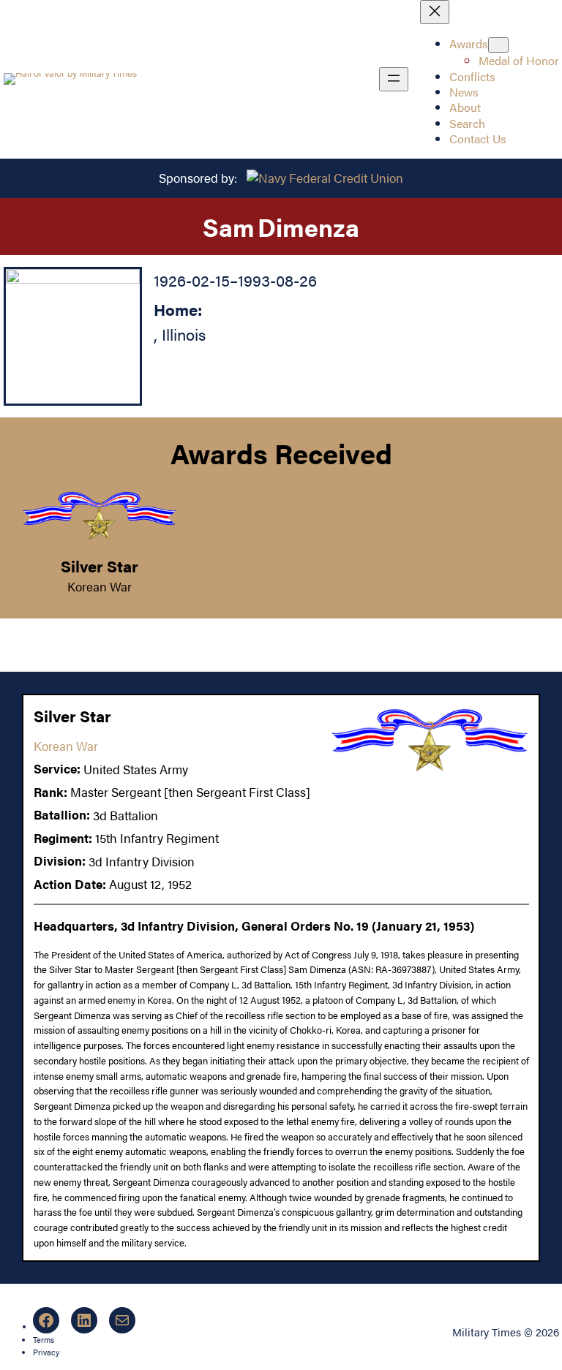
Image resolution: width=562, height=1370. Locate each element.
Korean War (99, 586)
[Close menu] (434, 12)
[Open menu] (393, 79)
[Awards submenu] (498, 45)
